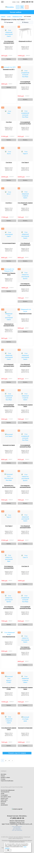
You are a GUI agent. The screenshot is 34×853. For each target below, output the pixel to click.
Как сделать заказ (6, 796)
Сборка (3, 775)
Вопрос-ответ (4, 798)
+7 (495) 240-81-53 (17, 818)
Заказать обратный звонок (17, 820)
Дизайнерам (4, 805)
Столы (9, 16)
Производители (5, 791)
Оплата (3, 803)
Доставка (3, 774)
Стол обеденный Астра (8, 636)
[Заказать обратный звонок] (17, 7)
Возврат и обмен (5, 777)
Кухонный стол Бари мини (25, 727)
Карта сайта (4, 800)
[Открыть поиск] (22, 7)
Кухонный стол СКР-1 (9, 69)
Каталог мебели (15, 12)
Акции (2, 793)
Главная (3, 16)
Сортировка (8, 22)
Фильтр (25, 22)
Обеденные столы (17, 16)
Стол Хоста (9, 162)
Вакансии (3, 801)
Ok (8, 850)
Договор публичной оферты (17, 841)
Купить (9, 59)
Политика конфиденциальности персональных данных (17, 840)
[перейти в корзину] (27, 7)
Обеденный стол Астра (25, 313)
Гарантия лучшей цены (7, 780)
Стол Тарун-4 (25, 162)
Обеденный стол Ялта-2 (25, 41)
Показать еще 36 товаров (17, 753)
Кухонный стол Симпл (9, 445)
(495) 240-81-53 (27, 2)
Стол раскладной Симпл (9, 243)
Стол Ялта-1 (9, 202)
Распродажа (4, 795)
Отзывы (3, 779)
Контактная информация (8, 790)
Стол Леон (9, 122)
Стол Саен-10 (25, 566)
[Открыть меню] (2, 1)
